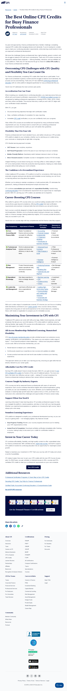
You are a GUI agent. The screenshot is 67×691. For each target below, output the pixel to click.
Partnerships (8, 563)
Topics (27, 566)
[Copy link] (22, 527)
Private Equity (28, 602)
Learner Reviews (9, 560)
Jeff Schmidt (23, 34)
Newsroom (8, 569)
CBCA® (27, 549)
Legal (46, 583)
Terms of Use (30, 680)
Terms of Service (40, 680)
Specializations (29, 569)
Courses (27, 572)
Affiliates (7, 566)
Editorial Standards (10, 552)
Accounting (41, 231)
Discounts (47, 549)
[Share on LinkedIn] (6, 527)
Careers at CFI (9, 549)
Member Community (10, 616)
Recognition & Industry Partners (13, 572)
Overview (8, 540)
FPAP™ (27, 543)
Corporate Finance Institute (5, 2)
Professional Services (11, 588)
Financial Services (10, 585)
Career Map (28, 608)
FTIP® (26, 557)
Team (6, 546)
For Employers (9, 591)
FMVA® (27, 540)
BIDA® (26, 552)
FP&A (26, 583)
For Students (48, 543)
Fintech (40, 283)
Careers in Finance (30, 580)
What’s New (8, 619)
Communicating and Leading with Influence (42, 293)
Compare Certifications (31, 563)
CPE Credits (8, 557)
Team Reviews (9, 597)
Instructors (8, 543)
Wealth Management (30, 605)
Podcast (7, 625)
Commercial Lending (30, 591)
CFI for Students (9, 555)
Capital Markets (29, 588)
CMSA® (27, 546)
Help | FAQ (47, 580)
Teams (7, 580)
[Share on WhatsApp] (18, 527)
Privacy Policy (21, 680)
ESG (39, 279)
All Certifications (29, 560)
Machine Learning (43, 277)
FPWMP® (27, 555)
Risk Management (30, 594)
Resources (8, 622)
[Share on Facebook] (10, 527)
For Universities (9, 594)
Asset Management (30, 597)
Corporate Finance (10, 583)
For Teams (47, 546)
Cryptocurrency (43, 281)
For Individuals (48, 540)
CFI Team (15, 34)
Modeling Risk (42, 269)
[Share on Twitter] (14, 527)
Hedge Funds (28, 600)
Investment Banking (30, 585)
